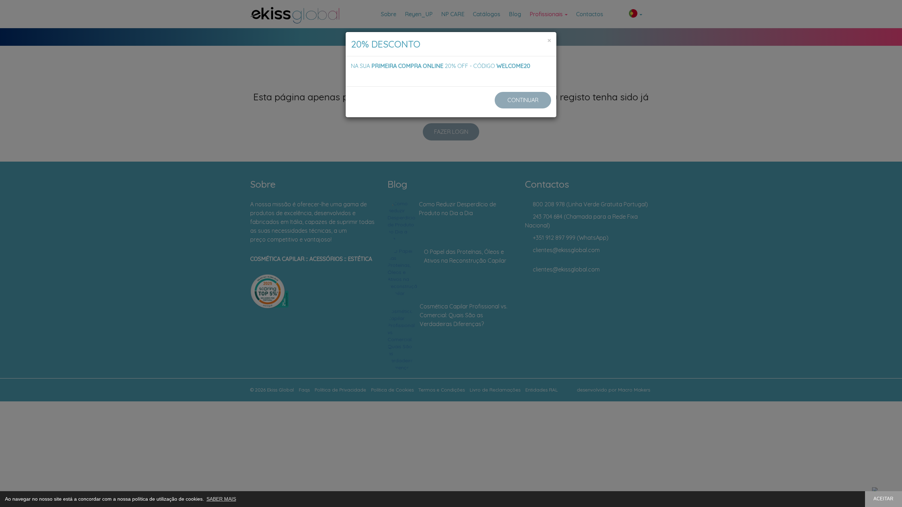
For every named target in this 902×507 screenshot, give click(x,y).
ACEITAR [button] (883, 498)
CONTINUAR (522, 100)
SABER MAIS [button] (221, 499)
